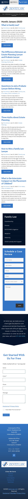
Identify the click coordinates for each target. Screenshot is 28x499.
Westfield (11, 482)
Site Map (13, 493)
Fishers (10, 476)
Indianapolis (11, 478)
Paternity (7, 237)
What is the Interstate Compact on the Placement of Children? (13, 181)
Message (5, 392)
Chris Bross (6, 28)
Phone (4, 384)
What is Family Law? (10, 25)
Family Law (22, 28)
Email (15, 2)
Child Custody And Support (13, 241)
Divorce (7, 225)
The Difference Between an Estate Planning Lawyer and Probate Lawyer (13, 54)
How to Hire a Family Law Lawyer (12, 150)
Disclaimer (6, 406)
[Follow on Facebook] (14, 455)
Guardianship (9, 221)
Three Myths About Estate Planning (13, 118)
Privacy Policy (14, 406)
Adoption (7, 233)
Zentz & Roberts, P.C (14, 93)
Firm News (4, 93)
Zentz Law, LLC (12, 489)
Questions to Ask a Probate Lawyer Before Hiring (13, 87)
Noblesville (10, 480)
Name (4, 368)
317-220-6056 (20, 336)
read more (7, 45)
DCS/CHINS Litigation (11, 229)
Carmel (10, 474)
